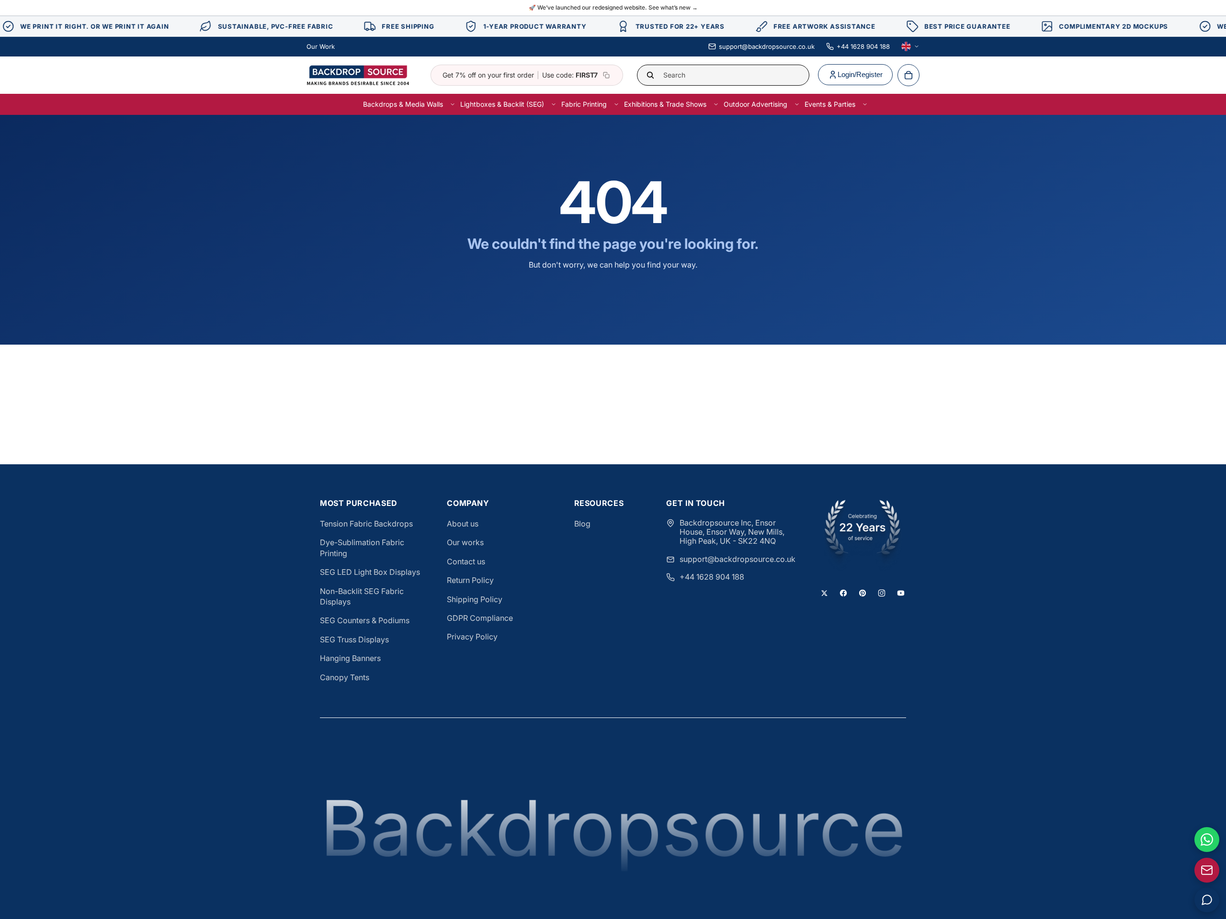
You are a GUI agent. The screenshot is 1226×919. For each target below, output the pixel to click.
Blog (582, 523)
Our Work (320, 46)
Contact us (466, 561)
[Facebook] (843, 593)
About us (462, 523)
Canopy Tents (344, 677)
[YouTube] (901, 593)
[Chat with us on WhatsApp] (1206, 839)
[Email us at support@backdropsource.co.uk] (1206, 870)
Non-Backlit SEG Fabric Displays (362, 596)
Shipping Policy (474, 599)
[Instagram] (881, 593)
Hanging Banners (350, 658)
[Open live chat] (1206, 899)
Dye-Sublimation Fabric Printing (362, 548)
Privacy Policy (472, 636)
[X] (824, 593)
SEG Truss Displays (354, 639)
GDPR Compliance (480, 618)
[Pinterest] (862, 593)
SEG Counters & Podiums (364, 620)
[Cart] (908, 75)
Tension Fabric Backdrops (366, 523)
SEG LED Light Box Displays (370, 572)
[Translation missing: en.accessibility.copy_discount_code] (606, 75)
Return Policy (470, 580)
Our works (465, 542)
